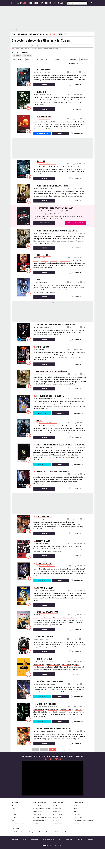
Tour (13, 820)
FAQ (13, 811)
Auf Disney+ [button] (41, 413)
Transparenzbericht (48, 839)
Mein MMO (90, 839)
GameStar (69, 839)
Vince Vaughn (57, 817)
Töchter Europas (36, 814)
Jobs (60, 839)
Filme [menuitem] (30, 3)
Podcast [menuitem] (48, 3)
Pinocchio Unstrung (52, 759)
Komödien (40, 49)
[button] (75, 84)
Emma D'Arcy (56, 811)
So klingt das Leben (37, 811)
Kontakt (14, 817)
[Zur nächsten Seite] (61, 749)
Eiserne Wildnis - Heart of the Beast (83, 820)
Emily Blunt (56, 820)
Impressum (15, 839)
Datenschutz (34, 839)
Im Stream (53, 34)
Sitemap (14, 808)
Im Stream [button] (44, 84)
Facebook (14, 832)
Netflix (22, 49)
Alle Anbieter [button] (60, 133)
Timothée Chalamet (58, 823)
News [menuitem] (41, 3)
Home (13, 30)
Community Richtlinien (18, 823)
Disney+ (18, 49)
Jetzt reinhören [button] (44, 223)
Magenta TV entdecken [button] (74, 223)
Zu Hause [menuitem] (60, 3)
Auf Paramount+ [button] (41, 133)
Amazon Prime (33, 49)
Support (14, 814)
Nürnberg (35, 823)
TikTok (40, 832)
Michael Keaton (57, 814)
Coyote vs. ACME (78, 817)
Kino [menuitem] (54, 3)
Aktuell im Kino (22, 34)
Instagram (32, 832)
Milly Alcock (56, 806)
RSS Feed (66, 832)
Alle (13, 34)
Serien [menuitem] (36, 3)
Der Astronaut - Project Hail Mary (41, 817)
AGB (24, 839)
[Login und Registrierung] (91, 3)
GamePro (79, 839)
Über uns (14, 806)
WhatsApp (58, 832)
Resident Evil (77, 814)
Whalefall (76, 823)
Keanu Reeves (57, 808)
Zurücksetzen (25, 53)
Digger (76, 811)
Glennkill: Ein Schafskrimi (39, 820)
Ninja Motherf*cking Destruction (41, 808)
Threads (48, 832)
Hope (75, 808)
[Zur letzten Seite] (69, 749)
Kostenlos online (53, 49)
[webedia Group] (52, 846)
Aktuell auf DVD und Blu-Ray (38, 34)
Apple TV (27, 49)
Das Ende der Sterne (38, 806)
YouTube (23, 832)
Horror (46, 49)
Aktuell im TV (62, 34)
